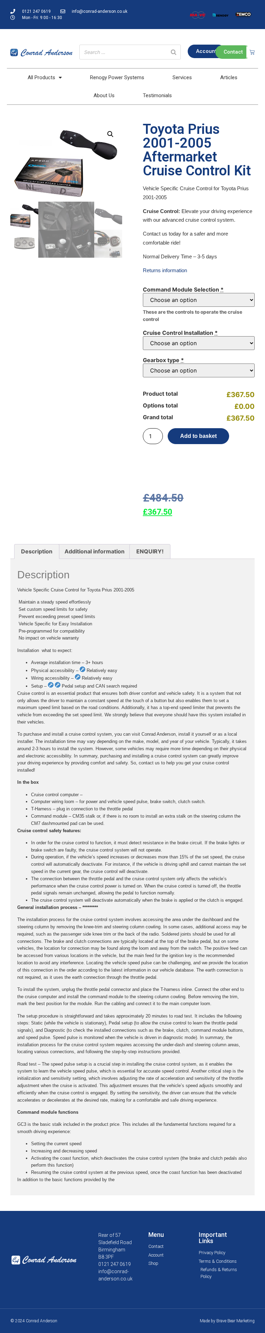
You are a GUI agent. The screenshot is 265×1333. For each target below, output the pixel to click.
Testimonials (157, 95)
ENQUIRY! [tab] (150, 551)
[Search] (173, 52)
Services (182, 77)
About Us (104, 95)
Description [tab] (36, 551)
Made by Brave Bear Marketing (227, 1320)
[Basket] (252, 52)
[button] (110, 134)
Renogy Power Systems (117, 77)
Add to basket (198, 436)
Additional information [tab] (95, 551)
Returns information (165, 270)
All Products (41, 77)
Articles (228, 77)
